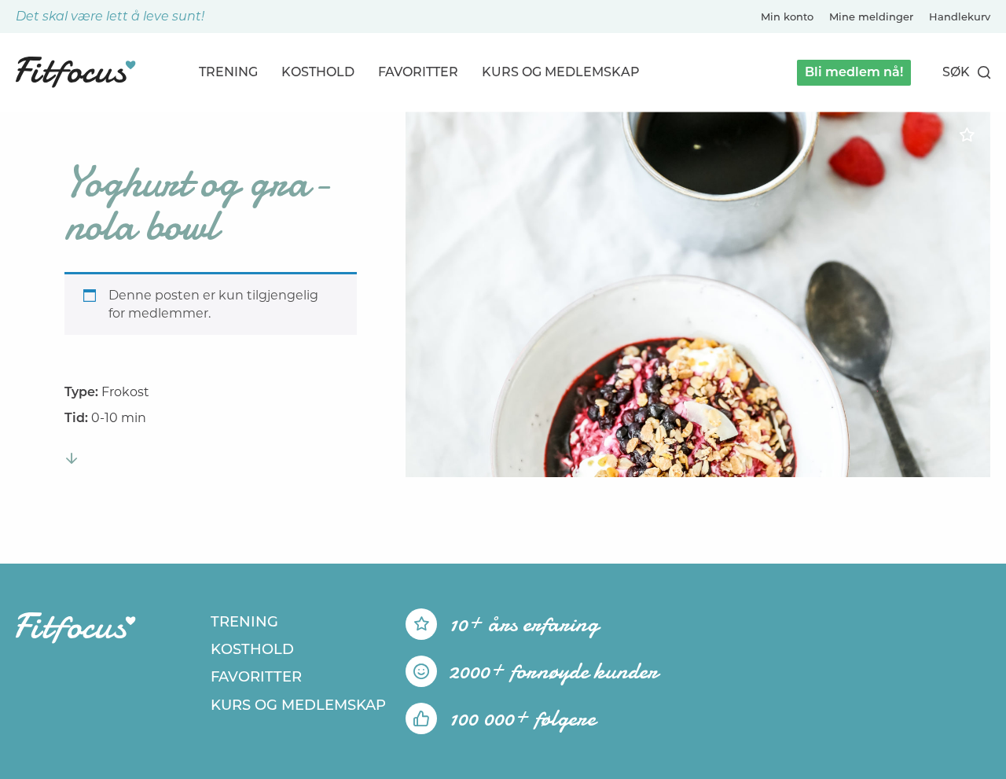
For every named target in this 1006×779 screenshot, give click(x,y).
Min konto (787, 16)
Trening (228, 71)
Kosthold (317, 71)
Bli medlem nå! (854, 71)
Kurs (561, 71)
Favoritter (418, 71)
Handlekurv (959, 16)
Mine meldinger (871, 16)
